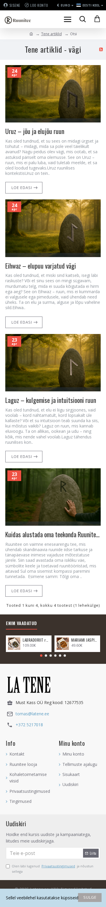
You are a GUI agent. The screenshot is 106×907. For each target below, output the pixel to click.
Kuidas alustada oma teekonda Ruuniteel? (53, 534)
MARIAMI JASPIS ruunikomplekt (84, 640)
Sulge (90, 897)
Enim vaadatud (21, 623)
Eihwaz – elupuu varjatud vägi (40, 266)
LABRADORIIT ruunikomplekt (36, 640)
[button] (41, 655)
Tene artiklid (51, 33)
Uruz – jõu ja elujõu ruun (34, 131)
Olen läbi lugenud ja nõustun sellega (52, 869)
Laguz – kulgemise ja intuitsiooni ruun (50, 400)
